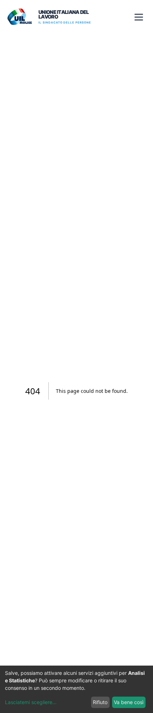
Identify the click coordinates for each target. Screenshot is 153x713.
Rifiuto (100, 702)
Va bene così (128, 702)
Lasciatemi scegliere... (31, 702)
